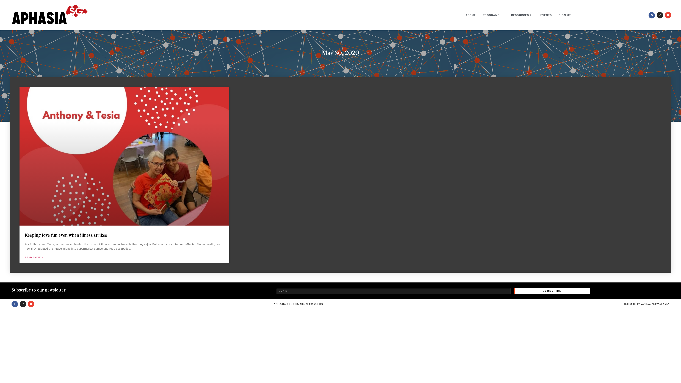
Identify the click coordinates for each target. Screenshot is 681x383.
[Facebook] (652, 15)
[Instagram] (660, 15)
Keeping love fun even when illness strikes (66, 235)
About (471, 15)
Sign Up (565, 15)
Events (546, 15)
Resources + (521, 15)
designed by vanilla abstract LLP (646, 304)
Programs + (492, 15)
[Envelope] (668, 15)
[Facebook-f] (15, 304)
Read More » (34, 257)
